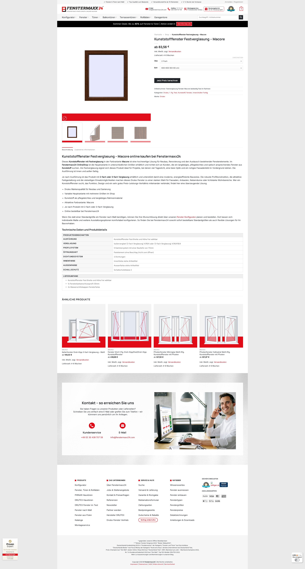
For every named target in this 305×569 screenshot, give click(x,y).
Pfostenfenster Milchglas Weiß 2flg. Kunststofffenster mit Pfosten (169, 353)
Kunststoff (181, 93)
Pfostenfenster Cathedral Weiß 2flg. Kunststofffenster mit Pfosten (215, 353)
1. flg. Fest (173, 93)
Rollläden (145, 17)
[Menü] (301, 553)
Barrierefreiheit (169, 564)
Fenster (83, 17)
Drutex (165, 93)
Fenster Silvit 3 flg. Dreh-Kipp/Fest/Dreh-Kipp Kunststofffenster (127, 353)
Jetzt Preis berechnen (167, 80)
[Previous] (67, 76)
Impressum (134, 564)
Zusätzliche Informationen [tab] (84, 150)
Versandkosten (174, 51)
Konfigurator (68, 17)
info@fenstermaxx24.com (157, 10)
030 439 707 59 (176, 10)
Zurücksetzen (238, 57)
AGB (150, 564)
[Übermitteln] (241, 17)
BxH (155, 68)
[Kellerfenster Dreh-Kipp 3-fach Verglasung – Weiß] (83, 326)
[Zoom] (65, 118)
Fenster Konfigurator (186, 217)
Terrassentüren (128, 17)
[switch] (297, 560)
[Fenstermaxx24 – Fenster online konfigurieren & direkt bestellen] (83, 9)
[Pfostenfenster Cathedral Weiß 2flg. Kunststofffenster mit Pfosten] (221, 326)
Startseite (158, 35)
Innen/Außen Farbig (200, 93)
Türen (95, 17)
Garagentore (160, 17)
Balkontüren (109, 17)
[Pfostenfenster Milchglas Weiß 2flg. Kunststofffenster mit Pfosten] (175, 326)
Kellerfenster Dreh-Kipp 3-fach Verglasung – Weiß (83, 352)
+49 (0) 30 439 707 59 (92, 437)
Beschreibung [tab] (67, 150)
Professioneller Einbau (194, 10)
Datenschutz (143, 564)
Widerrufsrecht (158, 564)
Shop (167, 35)
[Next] (146, 76)
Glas (156, 61)
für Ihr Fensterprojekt (215, 10)
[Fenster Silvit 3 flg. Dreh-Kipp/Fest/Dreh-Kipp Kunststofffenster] (129, 326)
